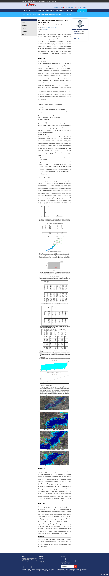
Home (23, 1)
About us (67, 558)
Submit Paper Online (104, 574)
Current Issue (71, 561)
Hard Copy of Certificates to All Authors (74, 7)
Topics (71, 10)
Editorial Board (34, 10)
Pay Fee (66, 10)
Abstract (23, 22)
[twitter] (82, 1)
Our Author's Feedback (83, 6)
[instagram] (86, 1)
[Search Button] (75, 566)
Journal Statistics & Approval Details (80, 3)
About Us (28, 10)
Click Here (80, 38)
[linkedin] (84, 1)
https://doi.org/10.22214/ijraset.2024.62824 (49, 27)
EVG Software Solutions (75, 574)
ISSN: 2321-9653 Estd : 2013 (82, 10)
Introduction (24, 25)
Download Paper (80, 29)
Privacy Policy (41, 558)
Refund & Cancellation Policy (44, 559)
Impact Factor (41, 10)
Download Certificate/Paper (43, 1)
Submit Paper (27, 1)
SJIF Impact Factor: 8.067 (48, 7)
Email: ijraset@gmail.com (73, 1)
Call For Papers (49, 10)
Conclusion (24, 28)
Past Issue (61, 10)
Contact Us (53, 1)
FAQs (50, 1)
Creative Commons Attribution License (55, 542)
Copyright (24, 34)
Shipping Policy (41, 561)
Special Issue (78, 561)
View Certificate (45, 29)
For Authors (55, 10)
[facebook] (79, 1)
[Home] (24, 10)
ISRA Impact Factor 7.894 (60, 7)
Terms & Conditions (42, 562)
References (24, 31)
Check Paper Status (34, 1)
